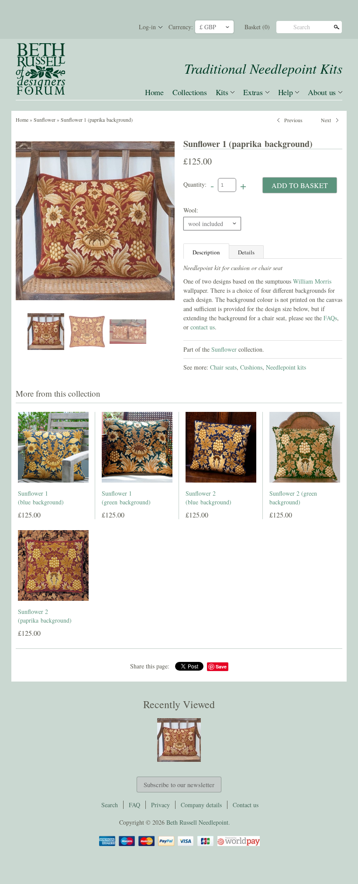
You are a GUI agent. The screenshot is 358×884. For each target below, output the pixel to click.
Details (246, 252)
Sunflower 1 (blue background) (41, 497)
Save (221, 666)
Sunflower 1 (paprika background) (97, 119)
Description (206, 252)
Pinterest (106, 27)
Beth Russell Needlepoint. (198, 822)
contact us (202, 327)
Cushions (251, 367)
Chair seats (223, 367)
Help (285, 92)
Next (326, 119)
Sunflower (44, 119)
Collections (189, 92)
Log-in (147, 27)
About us (322, 92)
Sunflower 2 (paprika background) (45, 615)
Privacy (160, 805)
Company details (201, 805)
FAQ (134, 805)
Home (154, 92)
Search (301, 27)
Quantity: (195, 184)
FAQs (330, 318)
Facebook (92, 27)
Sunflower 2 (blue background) (208, 497)
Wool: (190, 210)
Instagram (121, 27)
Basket (257, 27)
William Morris (312, 281)
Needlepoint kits (286, 367)
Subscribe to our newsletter (179, 784)
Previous (293, 119)
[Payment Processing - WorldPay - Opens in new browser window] (238, 844)
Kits (222, 92)
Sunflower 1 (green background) (126, 497)
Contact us (245, 805)
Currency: (181, 27)
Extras (252, 92)
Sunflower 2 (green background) (293, 497)
